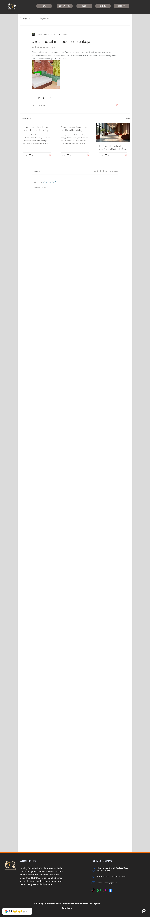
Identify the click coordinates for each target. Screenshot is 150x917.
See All (127, 118)
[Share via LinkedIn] (44, 98)
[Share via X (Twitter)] (38, 98)
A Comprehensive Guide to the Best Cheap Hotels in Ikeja (74, 129)
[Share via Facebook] (33, 98)
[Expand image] (46, 74)
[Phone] (93, 876)
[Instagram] (104, 890)
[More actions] (117, 34)
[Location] (93, 869)
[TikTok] (93, 890)
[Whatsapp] (99, 890)
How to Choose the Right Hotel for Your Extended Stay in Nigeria (37, 129)
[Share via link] (50, 98)
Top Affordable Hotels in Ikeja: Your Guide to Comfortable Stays (113, 148)
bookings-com (26, 18)
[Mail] (93, 882)
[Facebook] (110, 890)
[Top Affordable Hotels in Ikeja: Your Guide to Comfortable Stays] (113, 132)
